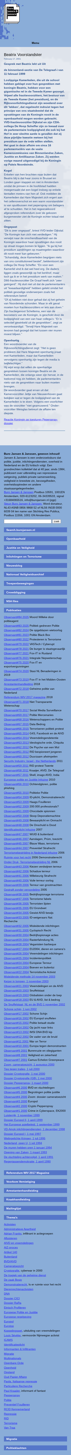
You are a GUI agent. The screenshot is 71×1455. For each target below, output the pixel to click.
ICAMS (8, 1339)
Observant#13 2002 (16, 1032)
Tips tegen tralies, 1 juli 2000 (22, 1069)
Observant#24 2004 (16, 962)
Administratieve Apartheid (20, 1229)
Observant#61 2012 (16, 751)
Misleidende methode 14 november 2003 (29, 976)
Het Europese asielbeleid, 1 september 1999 (32, 1124)
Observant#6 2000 (15, 1087)
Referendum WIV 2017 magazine (25, 697)
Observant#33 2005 (16, 917)
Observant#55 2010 (16, 792)
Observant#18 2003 (16, 999)
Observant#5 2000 (15, 1092)
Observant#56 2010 (16, 784)
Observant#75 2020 (16, 662)
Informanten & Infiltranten (20, 1349)
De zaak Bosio (13, 1279)
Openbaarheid (15, 538)
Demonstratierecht (15, 1284)
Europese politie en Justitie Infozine (26, 779)
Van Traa (9, 1427)
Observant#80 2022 (16, 639)
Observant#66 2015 (16, 728)
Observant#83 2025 (16, 625)
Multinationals (12, 1358)
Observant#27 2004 (16, 949)
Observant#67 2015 (16, 724)
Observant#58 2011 (16, 770)
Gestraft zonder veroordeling (22, 889)
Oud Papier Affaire (15, 1376)
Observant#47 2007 (16, 834)
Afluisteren (10, 1238)
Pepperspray (12, 1395)
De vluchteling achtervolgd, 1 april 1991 (28, 1157)
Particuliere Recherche (18, 1386)
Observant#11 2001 (16, 1041)
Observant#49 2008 (16, 820)
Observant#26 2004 (16, 953)
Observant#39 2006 (16, 885)
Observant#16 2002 (16, 1018)
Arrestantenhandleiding (18, 684)
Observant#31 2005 (16, 930)
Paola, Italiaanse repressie (20, 1381)
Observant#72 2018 (16, 688)
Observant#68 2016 (16, 719)
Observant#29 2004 (16, 939)
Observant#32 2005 (16, 925)
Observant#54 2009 (16, 797)
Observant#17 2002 (16, 1013)
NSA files (12, 601)
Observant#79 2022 (16, 644)
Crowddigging (15, 592)
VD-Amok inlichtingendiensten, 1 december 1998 (34, 1129)
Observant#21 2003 (16, 986)
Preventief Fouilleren (17, 1404)
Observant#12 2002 (16, 1036)
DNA (7, 1293)
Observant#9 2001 (15, 1050)
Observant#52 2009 (16, 806)
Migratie (9, 1353)
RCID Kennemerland (17, 1409)
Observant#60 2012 (16, 756)
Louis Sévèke (12, 1335)
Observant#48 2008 (16, 825)
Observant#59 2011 (16, 765)
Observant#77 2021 (16, 653)
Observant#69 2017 (16, 715)
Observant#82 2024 (16, 630)
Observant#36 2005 (16, 903)
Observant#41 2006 (16, 875)
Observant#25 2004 (16, 958)
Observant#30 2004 (16, 935)
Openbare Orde (14, 1363)
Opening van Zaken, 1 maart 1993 (25, 1152)
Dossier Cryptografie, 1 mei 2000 (24, 1073)
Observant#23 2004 (16, 967)
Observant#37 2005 (16, 898)
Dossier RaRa (12, 1302)
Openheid (10, 1367)
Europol (9, 1321)
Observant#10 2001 (16, 1045)
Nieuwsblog (14, 565)
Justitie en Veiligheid (20, 547)
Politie (7, 1400)
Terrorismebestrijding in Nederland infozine (30, 852)
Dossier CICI (12, 1298)
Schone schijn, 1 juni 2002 (20, 1009)
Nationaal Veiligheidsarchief (25, 574)
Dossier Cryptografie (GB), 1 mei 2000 (28, 1078)
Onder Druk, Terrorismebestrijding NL (27, 862)
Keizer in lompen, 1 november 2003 (26, 981)
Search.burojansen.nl (20, 529)
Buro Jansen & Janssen (19, 492)
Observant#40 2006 (16, 880)
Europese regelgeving (17, 1316)
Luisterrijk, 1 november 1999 (22, 1115)
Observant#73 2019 (16, 679)
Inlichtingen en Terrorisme (24, 556)
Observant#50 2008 (16, 815)
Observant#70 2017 (16, 710)
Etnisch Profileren (15, 1307)
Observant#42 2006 (16, 871)
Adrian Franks (12, 1233)
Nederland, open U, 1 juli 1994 (23, 1143)
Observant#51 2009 (16, 811)
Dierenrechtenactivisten (18, 1289)
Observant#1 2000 (15, 1110)
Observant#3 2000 (15, 1101)
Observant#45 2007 (16, 843)
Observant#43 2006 (16, 866)
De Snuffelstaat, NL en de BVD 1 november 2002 (34, 1004)
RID (6, 1418)
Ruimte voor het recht (17, 857)
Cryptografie (11, 1270)
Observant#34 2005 (16, 912)
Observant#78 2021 (16, 648)
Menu (35, 42)
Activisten (10, 1224)
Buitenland (10, 1256)
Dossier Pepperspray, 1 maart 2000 (26, 1082)
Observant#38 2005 (16, 894)
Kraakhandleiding (18, 1199)
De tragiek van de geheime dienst (25, 1275)
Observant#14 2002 (16, 1027)
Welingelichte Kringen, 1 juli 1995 (24, 1138)
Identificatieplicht (14, 1344)
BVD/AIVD (10, 1261)
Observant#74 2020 (16, 671)
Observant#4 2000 (15, 1096)
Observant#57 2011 (16, 774)
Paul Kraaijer (12, 1390)
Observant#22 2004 (16, 972)
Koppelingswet (13, 1330)
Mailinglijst (13, 1208)
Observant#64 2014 (16, 737)
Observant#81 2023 (16, 634)
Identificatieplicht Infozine (19, 829)
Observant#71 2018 (16, 701)
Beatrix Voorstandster (23, 54)
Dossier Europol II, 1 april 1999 (23, 1120)
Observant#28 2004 (16, 944)
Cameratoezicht (14, 1266)
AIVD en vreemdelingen (19, 1242)
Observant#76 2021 (16, 658)
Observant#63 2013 (16, 742)
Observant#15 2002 (16, 1022)
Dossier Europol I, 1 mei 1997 (22, 1133)
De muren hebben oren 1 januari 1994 (28, 1147)
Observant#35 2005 (16, 908)
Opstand (9, 1372)
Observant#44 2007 (16, 848)
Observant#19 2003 (16, 995)
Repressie (10, 1413)
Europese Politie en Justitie (21, 1312)
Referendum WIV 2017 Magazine (27, 1172)
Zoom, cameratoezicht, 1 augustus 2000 (29, 1064)
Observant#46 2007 (16, 838)
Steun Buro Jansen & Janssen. (23, 503)
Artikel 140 (10, 1252)
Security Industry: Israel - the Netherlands (30, 761)
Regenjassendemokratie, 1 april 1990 (27, 1161)
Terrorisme (10, 1423)
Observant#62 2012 (16, 747)
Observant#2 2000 (15, 1106)
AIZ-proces (11, 1247)
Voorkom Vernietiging (20, 1181)
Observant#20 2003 (16, 990)
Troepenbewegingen (20, 583)
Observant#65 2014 (16, 733)
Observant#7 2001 (15, 1059)
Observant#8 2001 (15, 1055)
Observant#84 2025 (16, 617)
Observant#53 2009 (16, 801)
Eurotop (9, 1326)
